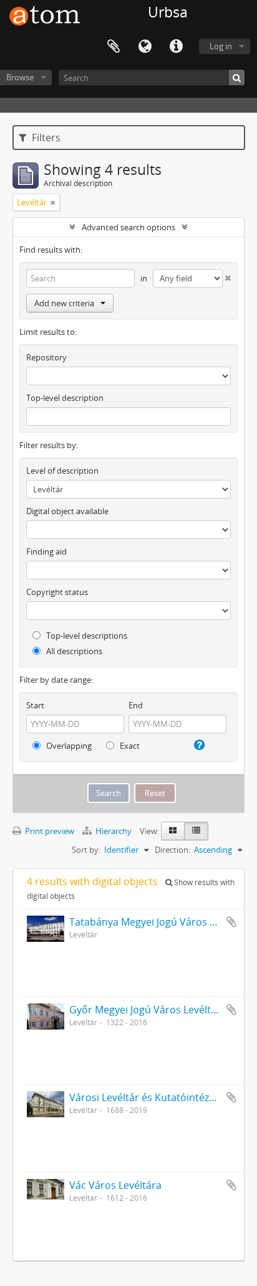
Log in (221, 46)
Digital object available (67, 511)
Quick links (176, 46)
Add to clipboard (231, 922)
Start (35, 705)
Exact (129, 745)
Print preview (48, 831)
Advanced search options (128, 227)
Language (144, 46)
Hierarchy (113, 831)
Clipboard (113, 46)
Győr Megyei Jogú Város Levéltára (147, 1009)
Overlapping (68, 745)
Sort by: (86, 849)
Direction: (172, 849)
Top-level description (65, 397)
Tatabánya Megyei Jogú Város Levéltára (161, 922)
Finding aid (46, 551)
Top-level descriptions (85, 635)
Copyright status (57, 592)
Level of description (62, 470)
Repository (46, 357)
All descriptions (73, 651)
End (135, 705)
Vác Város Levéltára (115, 1185)
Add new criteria (64, 303)
